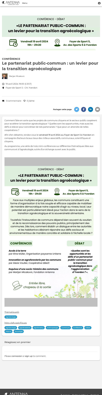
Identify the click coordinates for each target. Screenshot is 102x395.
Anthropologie (52, 328)
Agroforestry (38, 328)
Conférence (11, 58)
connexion (16, 356)
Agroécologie (11, 317)
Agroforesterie (24, 328)
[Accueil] (10, 3)
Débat (88, 328)
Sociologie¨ (19, 331)
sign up (28, 356)
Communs (66, 328)
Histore (8, 331)
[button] (99, 3)
